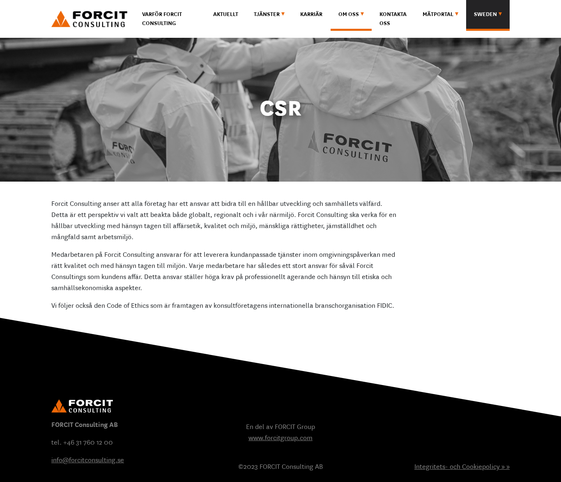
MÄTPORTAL (438, 14)
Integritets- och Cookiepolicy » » (462, 466)
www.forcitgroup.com (280, 438)
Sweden (485, 14)
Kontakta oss (393, 19)
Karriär (311, 14)
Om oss (348, 14)
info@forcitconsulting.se (87, 460)
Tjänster (267, 14)
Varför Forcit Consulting (162, 19)
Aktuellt (225, 14)
